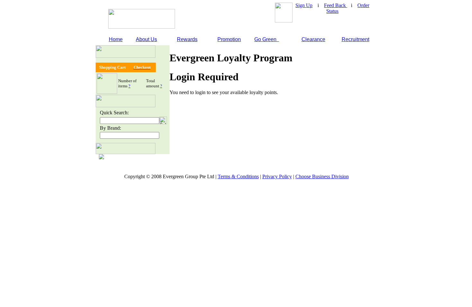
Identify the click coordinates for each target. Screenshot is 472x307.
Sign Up (303, 5)
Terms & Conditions (238, 176)
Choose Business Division (322, 176)
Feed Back (335, 5)
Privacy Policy (277, 176)
